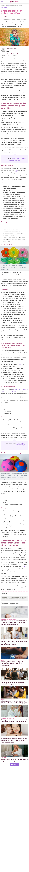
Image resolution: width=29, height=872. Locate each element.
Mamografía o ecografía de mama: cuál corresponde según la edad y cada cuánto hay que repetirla (14, 643)
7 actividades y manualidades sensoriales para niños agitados (15, 446)
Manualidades (4, 7)
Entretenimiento (4, 5)
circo (24, 566)
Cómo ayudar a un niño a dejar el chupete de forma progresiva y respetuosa (12, 663)
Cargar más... (14, 764)
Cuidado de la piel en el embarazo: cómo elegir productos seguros (14, 760)
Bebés (2, 660)
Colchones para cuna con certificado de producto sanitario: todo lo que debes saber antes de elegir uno (14, 622)
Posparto (3, 737)
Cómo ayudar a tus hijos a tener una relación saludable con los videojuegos (14, 702)
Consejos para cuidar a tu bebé (8, 619)
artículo (9, 136)
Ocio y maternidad (5, 680)
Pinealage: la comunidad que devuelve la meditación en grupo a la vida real (14, 683)
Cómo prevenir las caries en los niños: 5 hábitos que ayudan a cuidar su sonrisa (14, 720)
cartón (19, 364)
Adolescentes (4, 699)
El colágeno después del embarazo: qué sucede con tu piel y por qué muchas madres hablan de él (14, 740)
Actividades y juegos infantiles (15, 5)
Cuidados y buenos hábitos (7, 718)
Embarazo (3, 757)
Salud (2, 639)
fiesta (16, 170)
